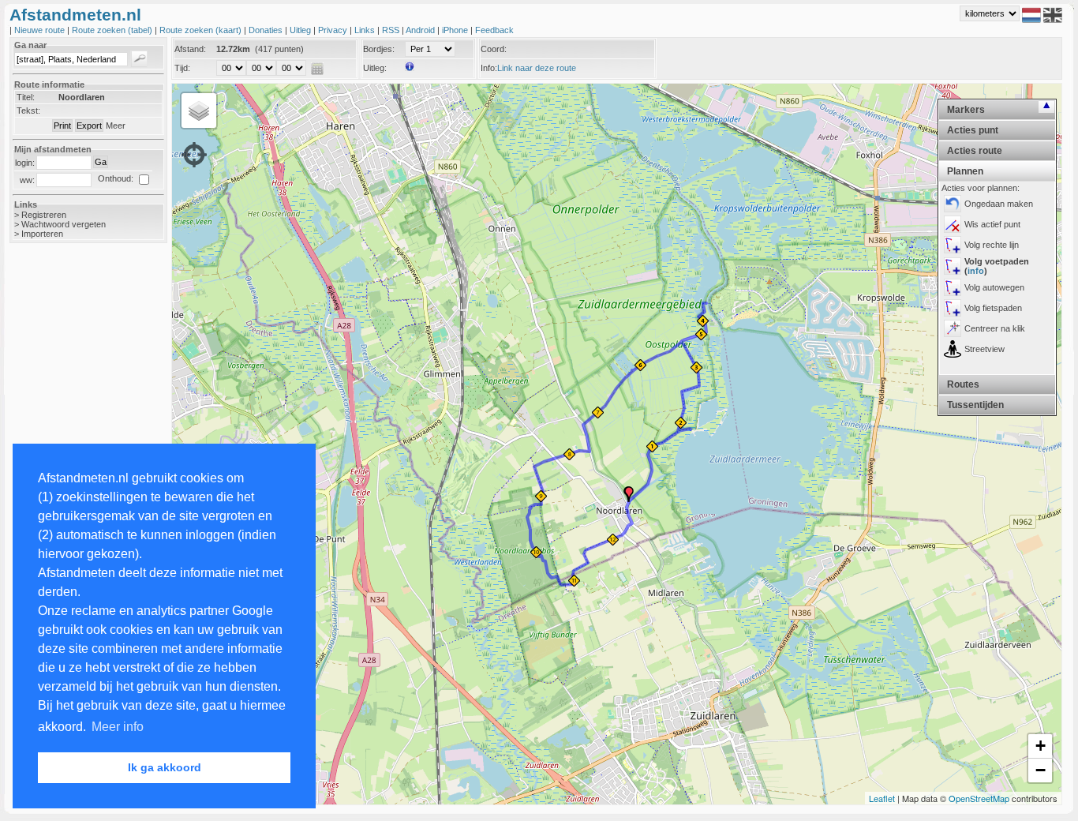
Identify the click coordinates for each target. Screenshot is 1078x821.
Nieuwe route (40, 30)
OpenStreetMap (979, 798)
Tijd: (182, 68)
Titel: (26, 97)
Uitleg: (375, 68)
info (976, 271)
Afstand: (190, 49)
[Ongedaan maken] (952, 203)
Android (421, 30)
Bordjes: (379, 49)
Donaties (267, 30)
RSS (392, 30)
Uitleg (301, 30)
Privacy (334, 30)
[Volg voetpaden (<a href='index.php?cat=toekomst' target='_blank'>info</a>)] (952, 266)
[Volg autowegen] (952, 287)
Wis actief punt (992, 224)
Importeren (42, 233)
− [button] (1040, 770)
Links (365, 30)
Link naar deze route (536, 68)
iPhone (456, 30)
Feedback (494, 30)
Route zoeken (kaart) (201, 30)
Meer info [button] (118, 726)
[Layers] (199, 110)
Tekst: (28, 110)
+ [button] (1040, 745)
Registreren (43, 214)
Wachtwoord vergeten (63, 224)
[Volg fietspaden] (952, 308)
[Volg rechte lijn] (952, 244)
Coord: (494, 49)
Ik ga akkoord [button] (164, 767)
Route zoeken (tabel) (113, 30)
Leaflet (882, 798)
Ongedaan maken (998, 203)
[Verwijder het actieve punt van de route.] (952, 224)
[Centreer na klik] (952, 328)
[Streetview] (952, 349)
